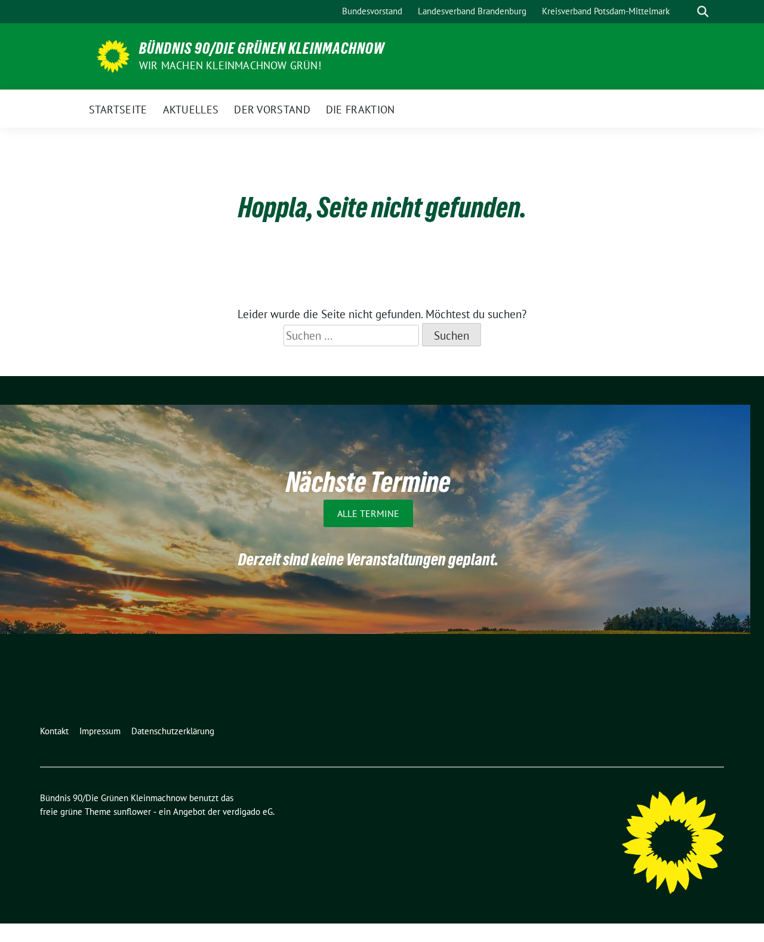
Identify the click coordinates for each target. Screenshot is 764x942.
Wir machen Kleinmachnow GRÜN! (230, 65)
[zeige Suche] (702, 11)
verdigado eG (248, 811)
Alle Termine (368, 513)
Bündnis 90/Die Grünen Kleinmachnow (261, 48)
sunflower (132, 811)
